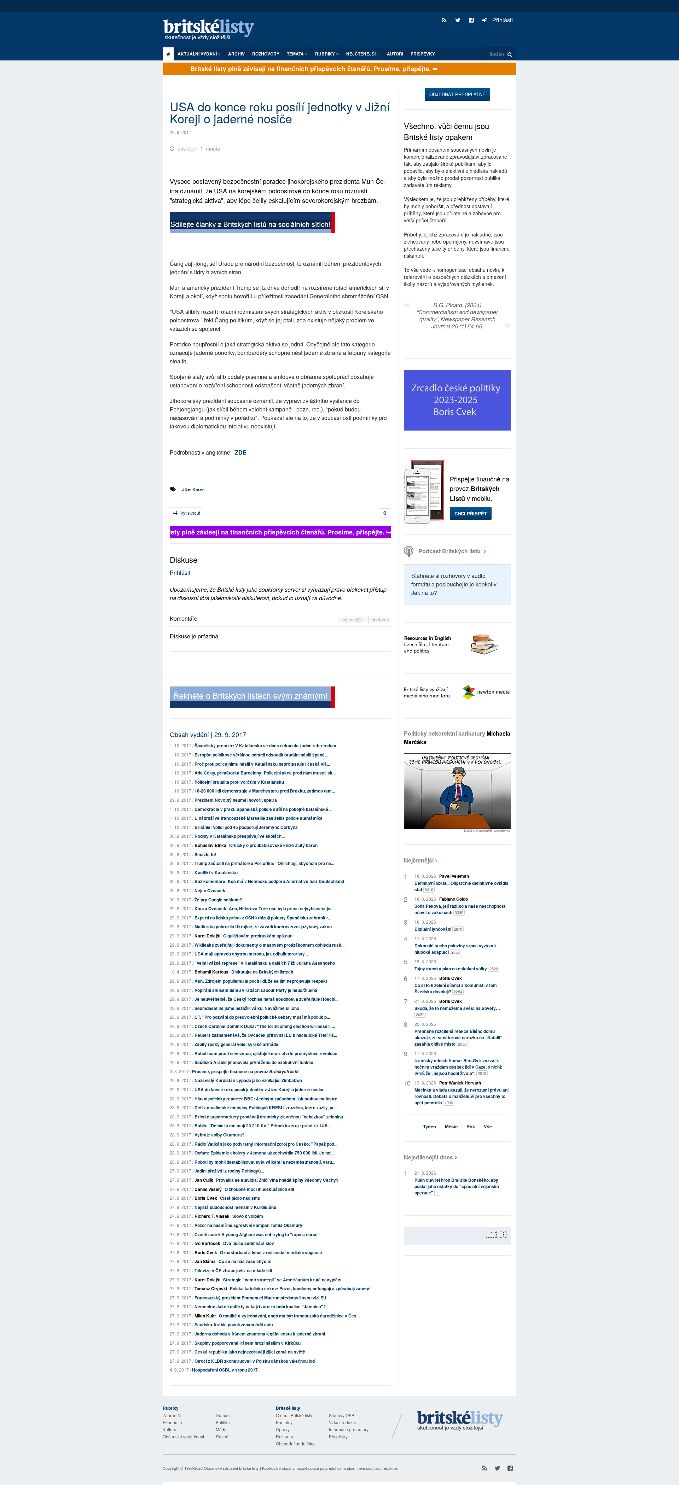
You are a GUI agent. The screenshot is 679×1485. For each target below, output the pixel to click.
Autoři (395, 54)
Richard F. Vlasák (212, 1216)
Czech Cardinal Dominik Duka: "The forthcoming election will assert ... (265, 1026)
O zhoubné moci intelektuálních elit (259, 1189)
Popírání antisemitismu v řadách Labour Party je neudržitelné (256, 990)
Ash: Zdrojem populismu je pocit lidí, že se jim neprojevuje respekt (261, 981)
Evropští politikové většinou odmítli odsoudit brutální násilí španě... (261, 755)
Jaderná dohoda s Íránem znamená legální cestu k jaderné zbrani (260, 1334)
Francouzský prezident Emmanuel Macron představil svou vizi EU (260, 1297)
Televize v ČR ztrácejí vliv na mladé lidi (233, 1270)
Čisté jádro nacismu (240, 1198)
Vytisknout (189, 513)
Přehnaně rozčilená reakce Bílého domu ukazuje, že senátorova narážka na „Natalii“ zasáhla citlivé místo (458, 1037)
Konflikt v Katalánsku (216, 872)
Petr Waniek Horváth (460, 1083)
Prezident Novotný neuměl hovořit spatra (236, 800)
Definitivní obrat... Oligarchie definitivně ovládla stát (461, 886)
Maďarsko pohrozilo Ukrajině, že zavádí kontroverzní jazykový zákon (263, 926)
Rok (470, 1126)
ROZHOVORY (265, 54)
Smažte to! (205, 854)
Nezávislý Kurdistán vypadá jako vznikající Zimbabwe (248, 1080)
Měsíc (451, 1126)
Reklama (284, 1436)
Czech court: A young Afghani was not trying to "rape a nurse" (257, 1234)
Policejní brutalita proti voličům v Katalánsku (239, 782)
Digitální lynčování (438, 929)
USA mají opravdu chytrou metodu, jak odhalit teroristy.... (252, 954)
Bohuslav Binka (210, 845)
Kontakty (284, 1422)
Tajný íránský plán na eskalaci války (456, 968)
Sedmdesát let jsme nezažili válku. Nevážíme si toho (247, 1008)
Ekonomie (172, 1422)
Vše (488, 1126)
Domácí (223, 1415)
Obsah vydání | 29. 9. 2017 (208, 734)
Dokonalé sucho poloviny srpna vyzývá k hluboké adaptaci (455, 948)
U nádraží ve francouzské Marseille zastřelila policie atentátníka (259, 818)
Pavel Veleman (454, 876)
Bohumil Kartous (211, 972)
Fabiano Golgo (453, 899)
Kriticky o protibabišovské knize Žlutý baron (273, 845)
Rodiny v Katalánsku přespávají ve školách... (240, 836)
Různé (222, 1436)
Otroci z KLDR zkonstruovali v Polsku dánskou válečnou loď (255, 1361)
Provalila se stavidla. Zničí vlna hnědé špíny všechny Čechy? (277, 1180)
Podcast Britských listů (449, 551)
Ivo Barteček (207, 1243)
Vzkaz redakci (342, 1422)
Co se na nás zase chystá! (245, 1261)
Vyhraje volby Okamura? (219, 1135)
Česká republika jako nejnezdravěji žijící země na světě (250, 1352)
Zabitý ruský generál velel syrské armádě (236, 1044)
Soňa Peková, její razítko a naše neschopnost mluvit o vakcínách (459, 909)
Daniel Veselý (208, 1189)
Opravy (283, 1429)
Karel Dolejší (207, 935)
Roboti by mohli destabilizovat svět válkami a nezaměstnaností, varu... (265, 1162)
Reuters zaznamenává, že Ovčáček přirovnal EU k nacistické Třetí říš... (266, 1035)
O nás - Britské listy (294, 1415)
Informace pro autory (348, 1429)
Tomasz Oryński (211, 1288)
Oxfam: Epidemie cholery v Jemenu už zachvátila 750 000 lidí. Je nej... (265, 1153)
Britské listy (212, 30)
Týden (429, 1126)
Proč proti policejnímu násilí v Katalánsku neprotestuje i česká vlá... (262, 764)
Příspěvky (423, 54)
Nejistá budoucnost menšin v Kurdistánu (235, 1207)
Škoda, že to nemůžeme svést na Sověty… (457, 1011)
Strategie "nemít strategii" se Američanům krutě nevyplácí (282, 1279)
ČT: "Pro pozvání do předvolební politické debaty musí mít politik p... (262, 1017)
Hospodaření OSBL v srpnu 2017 (225, 1370)
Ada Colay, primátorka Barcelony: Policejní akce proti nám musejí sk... (265, 773)
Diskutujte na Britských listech (262, 972)
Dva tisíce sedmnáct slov (248, 1243)
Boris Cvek (206, 1198)
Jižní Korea (193, 489)
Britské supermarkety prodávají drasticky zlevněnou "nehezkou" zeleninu (269, 1116)
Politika (223, 1422)
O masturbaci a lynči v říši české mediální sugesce (271, 1252)
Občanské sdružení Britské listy (231, 1468)
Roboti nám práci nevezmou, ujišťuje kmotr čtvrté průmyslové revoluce (266, 1053)
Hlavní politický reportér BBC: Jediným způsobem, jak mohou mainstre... (268, 1098)
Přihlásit (502, 20)
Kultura (169, 1429)
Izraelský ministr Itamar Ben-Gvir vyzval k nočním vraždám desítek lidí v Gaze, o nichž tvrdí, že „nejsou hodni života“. (458, 1066)
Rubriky (325, 54)
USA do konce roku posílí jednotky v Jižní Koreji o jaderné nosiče (260, 1089)
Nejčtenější (419, 860)
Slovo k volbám (247, 1216)
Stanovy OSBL (343, 1415)
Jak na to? (424, 593)
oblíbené (380, 619)
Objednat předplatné (457, 94)
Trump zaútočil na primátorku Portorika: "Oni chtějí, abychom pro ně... (264, 863)
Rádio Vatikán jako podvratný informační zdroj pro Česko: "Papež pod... (266, 1144)
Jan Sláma (205, 1261)
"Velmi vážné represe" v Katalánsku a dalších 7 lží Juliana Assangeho (265, 963)
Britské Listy (460, 1421)
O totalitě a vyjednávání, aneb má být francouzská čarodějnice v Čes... (289, 1315)
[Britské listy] (252, 224)
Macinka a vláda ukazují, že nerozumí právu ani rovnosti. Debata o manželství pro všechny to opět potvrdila (461, 1096)
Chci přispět (470, 513)
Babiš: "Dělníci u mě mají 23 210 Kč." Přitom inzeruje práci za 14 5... (263, 1125)
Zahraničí (172, 1415)
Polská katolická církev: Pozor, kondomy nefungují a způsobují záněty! (300, 1288)
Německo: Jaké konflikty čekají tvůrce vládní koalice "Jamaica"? (260, 1306)
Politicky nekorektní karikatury (457, 737)
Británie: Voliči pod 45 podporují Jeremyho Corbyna (246, 827)
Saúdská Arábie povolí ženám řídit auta (234, 1324)
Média (222, 1429)
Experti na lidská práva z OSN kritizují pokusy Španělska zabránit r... (263, 917)
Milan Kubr (205, 1315)
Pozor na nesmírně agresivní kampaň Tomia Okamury (248, 1225)
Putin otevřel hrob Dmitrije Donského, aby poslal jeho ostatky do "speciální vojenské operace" (456, 1186)
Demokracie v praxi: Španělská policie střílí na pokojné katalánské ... (263, 809)
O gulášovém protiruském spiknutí (257, 935)
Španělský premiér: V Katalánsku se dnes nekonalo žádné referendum (265, 745)
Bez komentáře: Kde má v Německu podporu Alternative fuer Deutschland (269, 881)
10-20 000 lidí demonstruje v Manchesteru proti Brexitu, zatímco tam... (265, 791)
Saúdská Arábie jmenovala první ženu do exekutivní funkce (254, 1062)
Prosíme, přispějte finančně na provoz (245, 1071)
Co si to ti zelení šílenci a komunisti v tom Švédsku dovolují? (455, 988)
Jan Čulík (204, 1180)
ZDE (240, 452)
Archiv (236, 54)
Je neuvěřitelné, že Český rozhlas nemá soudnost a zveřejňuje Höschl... (266, 999)
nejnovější (352, 619)
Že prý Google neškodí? (218, 899)
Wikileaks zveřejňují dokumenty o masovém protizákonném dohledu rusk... (269, 945)
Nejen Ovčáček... (211, 890)
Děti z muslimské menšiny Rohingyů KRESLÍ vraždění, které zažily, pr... (266, 1107)
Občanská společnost (183, 1436)
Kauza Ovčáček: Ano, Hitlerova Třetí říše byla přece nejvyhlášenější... (265, 908)
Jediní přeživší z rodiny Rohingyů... (229, 1171)
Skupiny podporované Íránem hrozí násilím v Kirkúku (248, 1343)
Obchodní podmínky (295, 1443)
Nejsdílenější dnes (428, 1157)
